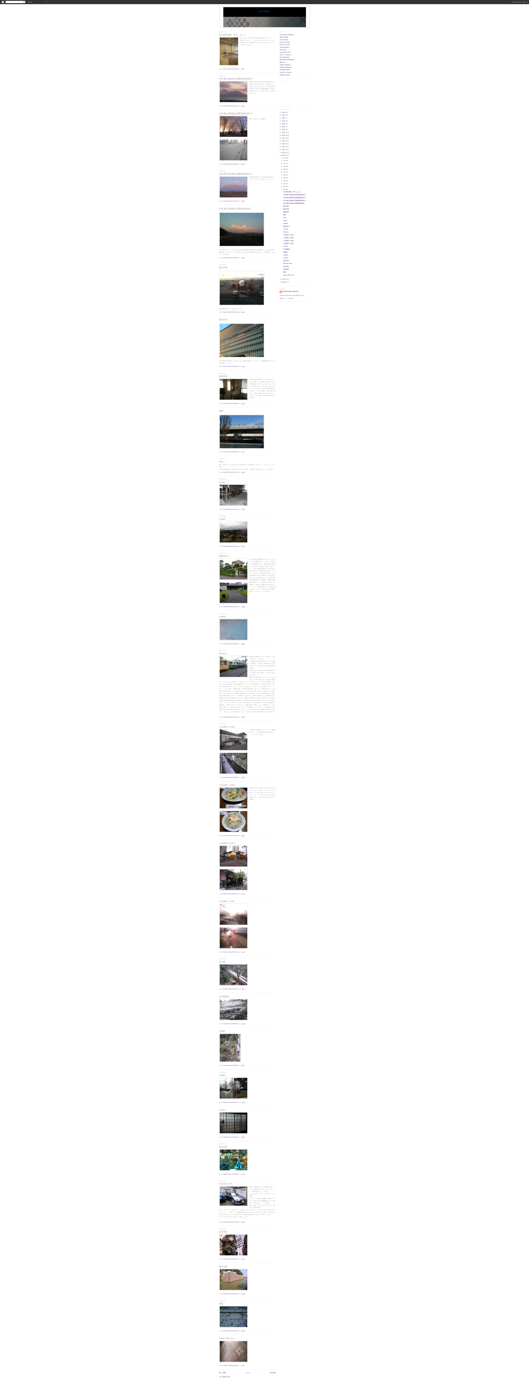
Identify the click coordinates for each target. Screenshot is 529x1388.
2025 (284, 115)
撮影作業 (223, 376)
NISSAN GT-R (225, 1184)
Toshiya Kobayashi (286, 67)
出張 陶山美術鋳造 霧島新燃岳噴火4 (235, 79)
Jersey (222, 482)
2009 (284, 282)
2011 (284, 155)
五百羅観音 (224, 996)
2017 (284, 138)
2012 (284, 152)
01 (285, 189)
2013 (284, 149)
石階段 (222, 1031)
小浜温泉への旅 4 (227, 727)
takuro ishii (283, 49)
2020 (284, 129)
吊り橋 (222, 962)
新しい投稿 (222, 1372)
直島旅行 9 (224, 556)
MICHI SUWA (284, 37)
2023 (284, 121)
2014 (284, 146)
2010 (284, 279)
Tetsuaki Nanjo (284, 47)
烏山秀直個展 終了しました (232, 35)
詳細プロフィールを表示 (286, 298)
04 (285, 180)
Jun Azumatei (284, 39)
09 (285, 166)
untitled (222, 519)
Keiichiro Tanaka (286, 44)
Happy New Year (226, 1338)
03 (285, 183)
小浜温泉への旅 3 (227, 785)
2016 (284, 141)
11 (285, 160)
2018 (284, 135)
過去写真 (223, 1147)
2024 (284, 118)
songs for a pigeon (286, 72)
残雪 (221, 1303)
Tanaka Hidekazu (285, 65)
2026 (284, 112)
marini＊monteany (285, 54)
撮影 (221, 411)
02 (285, 186)
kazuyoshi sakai (285, 42)
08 (285, 169)
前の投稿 (273, 1372)
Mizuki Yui (283, 62)
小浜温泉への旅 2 (227, 843)
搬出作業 (223, 267)
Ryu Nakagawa (284, 57)
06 (285, 175)
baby (221, 462)
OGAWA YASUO (285, 69)
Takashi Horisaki (285, 75)
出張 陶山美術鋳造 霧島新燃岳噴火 (235, 209)
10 (285, 163)
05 (285, 178)
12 (285, 158)
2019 (284, 132)
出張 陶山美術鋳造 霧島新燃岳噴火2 (235, 174)
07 (285, 172)
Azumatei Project (285, 52)
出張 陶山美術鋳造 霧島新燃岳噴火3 (235, 113)
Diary (265, 11)
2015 (284, 144)
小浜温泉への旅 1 (227, 901)
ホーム (248, 1372)
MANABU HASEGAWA (287, 59)
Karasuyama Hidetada (287, 34)
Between (223, 653)
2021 (284, 126)
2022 (284, 124)
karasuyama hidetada (290, 291)
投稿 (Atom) (226, 1377)
